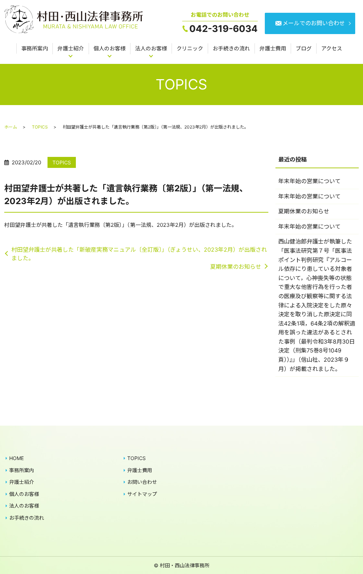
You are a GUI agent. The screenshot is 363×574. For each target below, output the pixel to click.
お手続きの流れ (231, 48)
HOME (16, 458)
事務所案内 (34, 48)
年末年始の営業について (309, 181)
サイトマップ (142, 494)
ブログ (304, 48)
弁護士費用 (272, 48)
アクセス (331, 48)
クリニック (190, 48)
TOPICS (40, 127)
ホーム (10, 127)
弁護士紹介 (70, 48)
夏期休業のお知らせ (235, 266)
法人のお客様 (151, 48)
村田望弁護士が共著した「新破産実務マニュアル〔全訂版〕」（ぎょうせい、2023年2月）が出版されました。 (139, 254)
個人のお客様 (109, 48)
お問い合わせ (142, 482)
